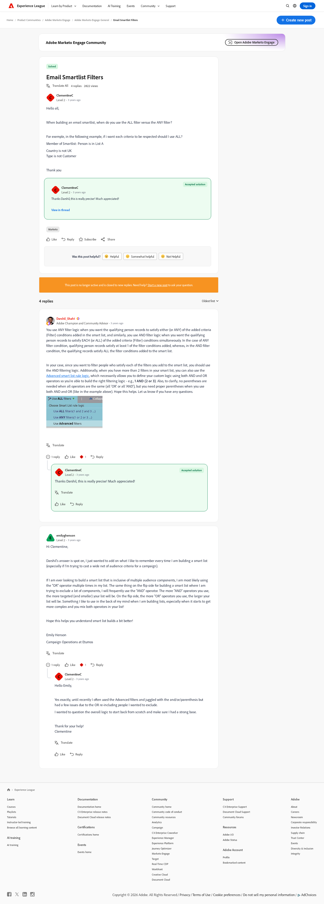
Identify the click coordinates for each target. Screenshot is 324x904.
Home (10, 20)
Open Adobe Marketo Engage (254, 42)
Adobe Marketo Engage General (91, 20)
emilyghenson (65, 535)
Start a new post (158, 285)
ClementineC (64, 95)
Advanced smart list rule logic (67, 375)
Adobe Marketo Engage (57, 20)
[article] (127, 388)
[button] (296, 20)
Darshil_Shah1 (65, 318)
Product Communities (29, 20)
